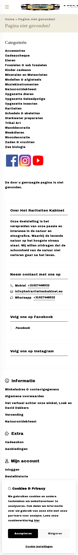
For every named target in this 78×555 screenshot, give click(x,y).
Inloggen (12, 469)
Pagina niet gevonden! (36, 19)
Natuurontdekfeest (20, 89)
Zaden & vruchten (20, 142)
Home (9, 19)
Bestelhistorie (16, 476)
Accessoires (15, 50)
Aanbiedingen (16, 449)
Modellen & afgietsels (23, 79)
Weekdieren (14, 132)
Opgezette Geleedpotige (25, 98)
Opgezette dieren (19, 94)
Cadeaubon (14, 442)
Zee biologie (15, 147)
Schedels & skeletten (22, 113)
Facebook (22, 327)
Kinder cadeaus (18, 70)
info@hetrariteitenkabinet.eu (39, 291)
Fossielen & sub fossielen (26, 65)
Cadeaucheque (17, 55)
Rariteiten (13, 108)
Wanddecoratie (17, 127)
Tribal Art (13, 123)
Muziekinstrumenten (22, 84)
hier (37, 520)
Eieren (10, 60)
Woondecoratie (17, 137)
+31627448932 (38, 285)
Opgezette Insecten (21, 103)
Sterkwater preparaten (24, 118)
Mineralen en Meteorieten (26, 74)
